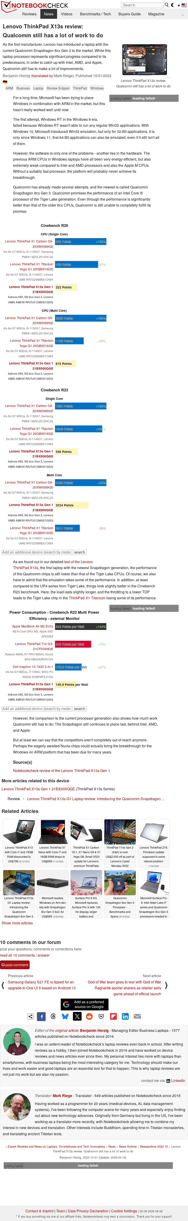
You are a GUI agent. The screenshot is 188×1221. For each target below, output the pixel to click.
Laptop (38, 88)
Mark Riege (62, 1095)
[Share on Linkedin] (125, 1016)
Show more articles (17, 922)
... (182, 13)
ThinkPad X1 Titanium (87, 597)
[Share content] (31, 1017)
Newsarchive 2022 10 (154, 1146)
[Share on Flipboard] (113, 1016)
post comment (16, 964)
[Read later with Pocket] (101, 1016)
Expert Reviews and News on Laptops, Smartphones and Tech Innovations (56, 1146)
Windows (97, 88)
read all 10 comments (17, 955)
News (48, 13)
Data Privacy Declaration (88, 1210)
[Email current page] (137, 1016)
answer (44, 955)
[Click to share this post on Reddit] (89, 1016)
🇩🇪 (5, 81)
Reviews (29, 13)
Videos (66, 13)
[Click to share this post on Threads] (53, 1016)
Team (60, 1210)
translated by (42, 75)
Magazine (156, 13)
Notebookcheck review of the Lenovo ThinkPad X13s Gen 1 (61, 770)
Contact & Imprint (39, 1210)
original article (66, 1030)
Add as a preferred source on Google (89, 1004)
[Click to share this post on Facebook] (41, 1016)
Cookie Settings (124, 1210)
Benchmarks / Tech (95, 13)
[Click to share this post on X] (77, 1016)
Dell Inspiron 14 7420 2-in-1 (33, 666)
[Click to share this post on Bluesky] (65, 1016)
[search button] (167, 5)
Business (23, 88)
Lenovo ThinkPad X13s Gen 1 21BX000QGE (38, 788)
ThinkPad (80, 88)
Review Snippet (58, 88)
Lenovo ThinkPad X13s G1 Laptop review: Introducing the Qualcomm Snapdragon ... (95, 798)
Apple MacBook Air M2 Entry (32, 626)
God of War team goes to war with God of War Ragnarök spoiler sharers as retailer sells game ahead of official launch (124, 988)
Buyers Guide (130, 13)
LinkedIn (177, 1080)
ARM (9, 88)
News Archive (128, 1146)
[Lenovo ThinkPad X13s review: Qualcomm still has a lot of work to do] (143, 59)
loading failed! (121, 98)
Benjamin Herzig (94, 1030)
